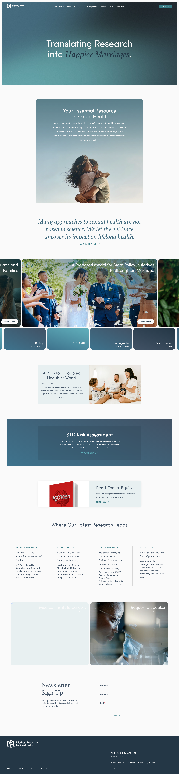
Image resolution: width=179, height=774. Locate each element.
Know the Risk (88, 453)
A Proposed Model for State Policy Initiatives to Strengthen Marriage (70, 556)
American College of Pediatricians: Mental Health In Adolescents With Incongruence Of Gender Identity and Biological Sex (113, 270)
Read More (9, 321)
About (10, 768)
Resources (120, 6)
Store (30, 768)
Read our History (88, 244)
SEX (41, 346)
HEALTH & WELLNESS (78, 346)
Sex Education (121, 343)
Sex (82, 6)
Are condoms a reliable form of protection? (152, 554)
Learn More (79, 611)
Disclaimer (115, 769)
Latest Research (163, 345)
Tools (111, 6)
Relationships (72, 6)
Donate (166, 6)
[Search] (127, 6)
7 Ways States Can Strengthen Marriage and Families (29, 556)
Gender (103, 6)
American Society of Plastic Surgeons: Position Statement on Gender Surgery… (110, 557)
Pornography (92, 6)
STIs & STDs (59, 6)
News (20, 768)
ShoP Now (101, 502)
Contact (42, 768)
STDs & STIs (36, 343)
